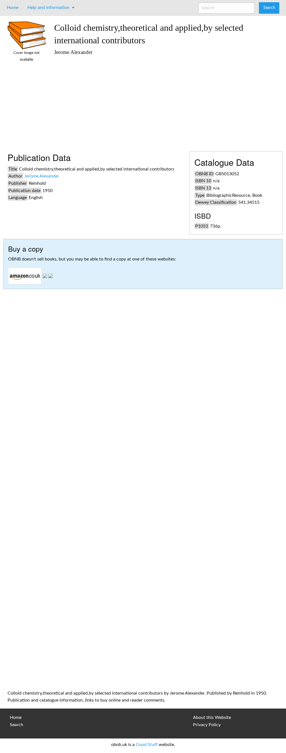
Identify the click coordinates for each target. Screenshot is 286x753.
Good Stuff (147, 744)
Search (16, 725)
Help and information (48, 7)
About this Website (212, 717)
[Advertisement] (166, 101)
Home (12, 7)
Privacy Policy (207, 725)
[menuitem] (12, 7)
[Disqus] (143, 459)
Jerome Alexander (41, 176)
